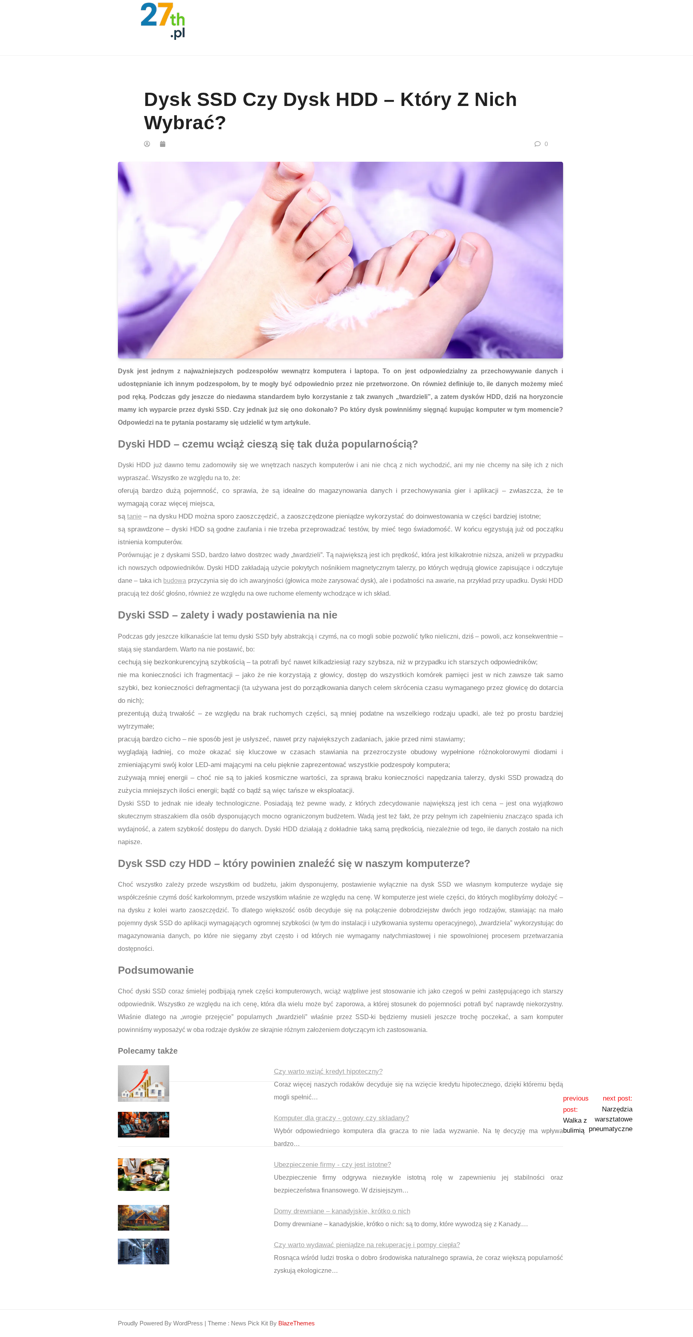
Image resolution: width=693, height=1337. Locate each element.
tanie (134, 516)
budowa (174, 580)
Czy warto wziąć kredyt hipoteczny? (328, 1071)
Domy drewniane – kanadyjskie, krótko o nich (342, 1211)
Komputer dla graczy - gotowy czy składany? (341, 1118)
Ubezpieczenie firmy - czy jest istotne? (332, 1164)
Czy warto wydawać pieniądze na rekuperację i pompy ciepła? (367, 1245)
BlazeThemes (296, 1323)
